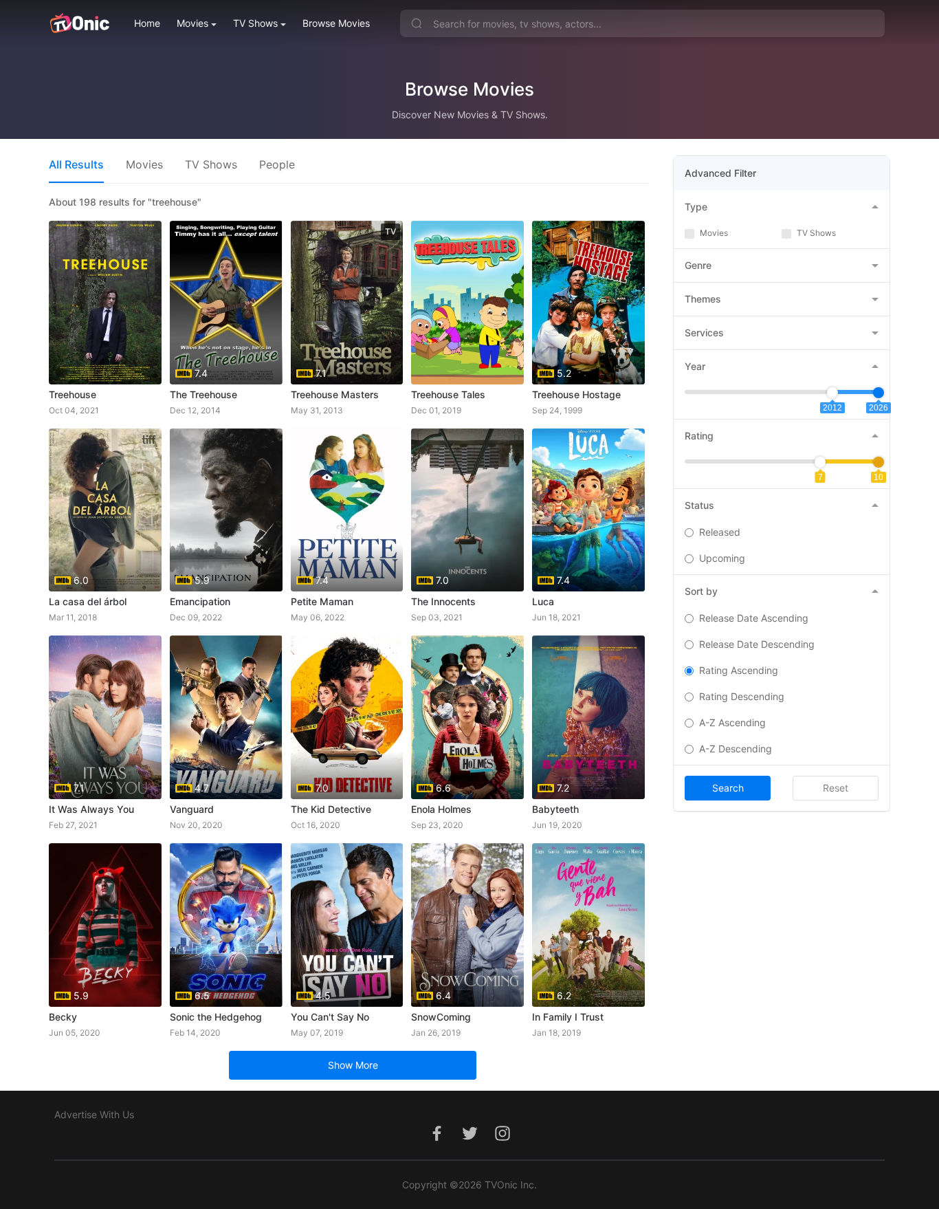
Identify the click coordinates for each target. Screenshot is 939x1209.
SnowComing (441, 1017)
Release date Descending (757, 644)
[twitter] (469, 1140)
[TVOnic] (79, 23)
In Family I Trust (568, 1017)
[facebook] (437, 1140)
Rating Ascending (738, 670)
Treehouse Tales (448, 394)
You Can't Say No (330, 1017)
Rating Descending (741, 696)
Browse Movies (336, 23)
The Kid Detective (331, 809)
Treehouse (72, 394)
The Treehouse (203, 394)
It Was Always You (91, 809)
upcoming (722, 558)
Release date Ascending (753, 618)
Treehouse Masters (335, 394)
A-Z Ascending (732, 722)
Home (147, 23)
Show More (353, 1065)
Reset (835, 788)
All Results (76, 164)
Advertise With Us (94, 1114)
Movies (192, 23)
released (719, 532)
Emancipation (200, 601)
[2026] (878, 392)
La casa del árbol (87, 601)
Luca (543, 601)
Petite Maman (322, 601)
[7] (820, 462)
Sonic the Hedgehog (216, 1017)
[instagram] (502, 1140)
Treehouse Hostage (576, 394)
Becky (63, 1017)
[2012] (832, 392)
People (277, 164)
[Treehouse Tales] (467, 302)
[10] (878, 462)
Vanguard (192, 809)
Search (728, 788)
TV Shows (255, 23)
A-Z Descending (735, 748)
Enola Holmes (441, 809)
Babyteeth (555, 809)
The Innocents (443, 601)
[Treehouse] (105, 302)
